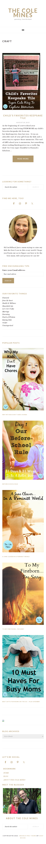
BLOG (5, 776)
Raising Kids (7, 320)
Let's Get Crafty (8, 309)
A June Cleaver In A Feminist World (16, 556)
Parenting (6, 314)
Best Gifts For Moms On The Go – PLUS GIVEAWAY (21, 701)
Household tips (7, 306)
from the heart (7, 301)
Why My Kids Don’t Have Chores (14, 414)
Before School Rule (10, 484)
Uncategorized (7, 326)
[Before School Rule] (23, 451)
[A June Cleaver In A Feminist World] (23, 521)
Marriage (5, 312)
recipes (4, 323)
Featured (5, 298)
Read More (23, 159)
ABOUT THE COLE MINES (14, 780)
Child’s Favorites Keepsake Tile (23, 116)
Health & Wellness (9, 303)
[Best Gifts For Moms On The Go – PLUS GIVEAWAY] (23, 666)
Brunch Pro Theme (27, 835)
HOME (6, 773)
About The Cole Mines (22, 818)
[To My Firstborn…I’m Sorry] (23, 594)
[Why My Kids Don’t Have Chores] (23, 379)
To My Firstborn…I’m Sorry (13, 629)
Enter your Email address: (13, 270)
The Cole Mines (23, 12)
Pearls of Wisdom (8, 317)
